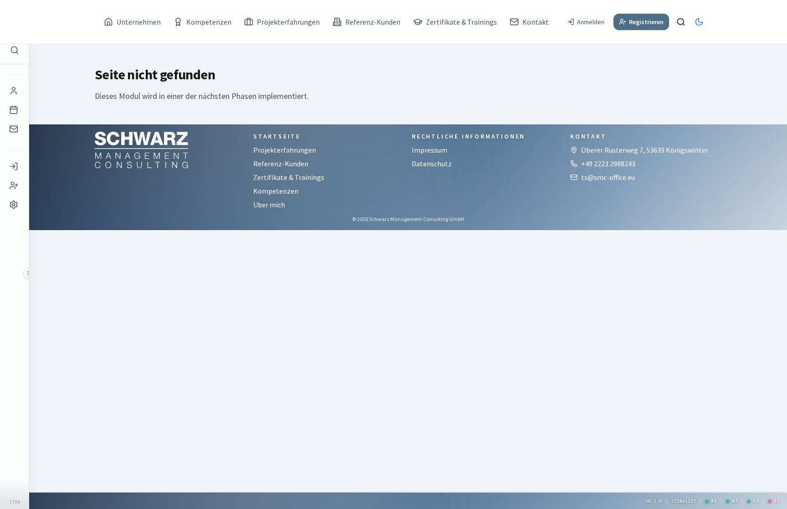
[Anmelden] (14, 166)
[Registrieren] (14, 185)
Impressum (429, 149)
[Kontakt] (14, 129)
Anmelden (590, 22)
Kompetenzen (275, 190)
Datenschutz (432, 163)
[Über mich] (14, 91)
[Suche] (681, 22)
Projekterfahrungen (284, 149)
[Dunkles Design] (699, 22)
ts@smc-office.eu (608, 177)
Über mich (269, 204)
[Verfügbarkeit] (14, 110)
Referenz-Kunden (280, 163)
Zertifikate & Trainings (288, 177)
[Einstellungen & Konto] (14, 204)
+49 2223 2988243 (608, 163)
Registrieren (646, 22)
